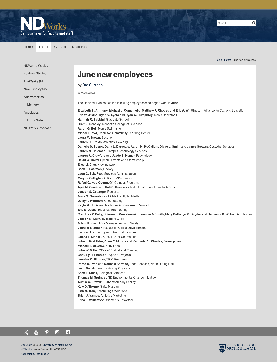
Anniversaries (34, 97)
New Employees (35, 89)
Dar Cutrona (92, 84)
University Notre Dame (49, 4)
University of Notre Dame (57, 345)
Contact (60, 47)
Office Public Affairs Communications (206, 4)
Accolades (31, 112)
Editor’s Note (33, 120)
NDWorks (26, 349)
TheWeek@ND (34, 81)
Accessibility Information (35, 354)
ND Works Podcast (37, 128)
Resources (80, 47)
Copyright (26, 345)
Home (28, 47)
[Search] (254, 23)
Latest (43, 47)
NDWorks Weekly (36, 65)
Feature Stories (35, 73)
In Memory (31, 104)
